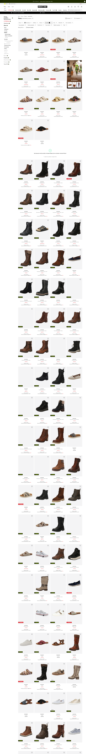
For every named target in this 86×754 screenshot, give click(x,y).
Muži (9, 6)
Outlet (6, 3)
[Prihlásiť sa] (71, 6)
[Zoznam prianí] (78, 6)
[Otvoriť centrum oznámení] (75, 7)
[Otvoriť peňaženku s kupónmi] (68, 6)
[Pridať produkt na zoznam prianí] (32, 32)
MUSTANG (30, 16)
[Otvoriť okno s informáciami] (84, 1)
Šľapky (25, 16)
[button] (69, 18)
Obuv (22, 16)
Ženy (5, 6)
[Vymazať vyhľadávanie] (81, 10)
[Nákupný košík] (81, 6)
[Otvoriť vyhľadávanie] (68, 10)
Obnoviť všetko (30, 27)
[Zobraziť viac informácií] (26, 56)
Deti (13, 6)
